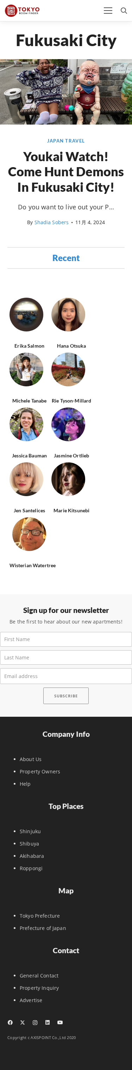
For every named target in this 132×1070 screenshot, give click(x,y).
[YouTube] (60, 1022)
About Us (31, 759)
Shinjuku (30, 831)
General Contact (39, 975)
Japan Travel (66, 141)
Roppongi (31, 868)
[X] (22, 1022)
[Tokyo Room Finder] (22, 11)
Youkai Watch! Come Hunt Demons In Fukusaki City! (66, 171)
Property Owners (40, 771)
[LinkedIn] (47, 1022)
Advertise (31, 1000)
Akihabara (32, 856)
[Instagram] (35, 1022)
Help (25, 783)
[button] (108, 10)
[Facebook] (10, 1022)
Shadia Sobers (51, 222)
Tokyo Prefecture (40, 915)
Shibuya (29, 843)
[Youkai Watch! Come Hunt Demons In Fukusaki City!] (66, 122)
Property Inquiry (39, 987)
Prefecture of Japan (43, 928)
